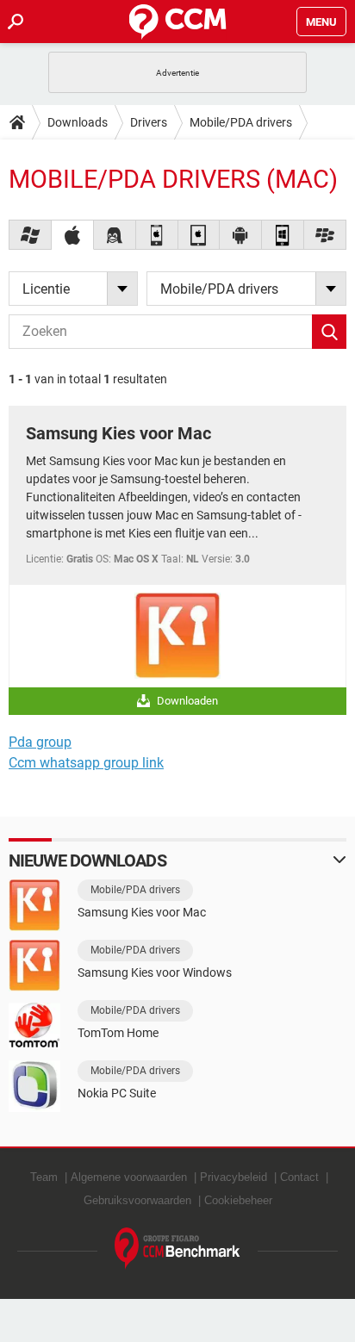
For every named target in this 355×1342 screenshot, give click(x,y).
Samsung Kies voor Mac (118, 433)
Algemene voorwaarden (129, 1177)
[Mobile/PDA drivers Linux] (115, 235)
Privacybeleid (233, 1177)
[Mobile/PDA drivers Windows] (30, 235)
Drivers (148, 122)
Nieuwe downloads (87, 860)
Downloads (77, 122)
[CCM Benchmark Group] (177, 1248)
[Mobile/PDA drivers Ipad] (199, 235)
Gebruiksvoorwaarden (137, 1200)
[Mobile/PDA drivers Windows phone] (283, 235)
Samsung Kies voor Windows (155, 972)
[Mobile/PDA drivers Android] (241, 235)
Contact (299, 1177)
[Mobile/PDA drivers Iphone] (157, 235)
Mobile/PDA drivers (241, 122)
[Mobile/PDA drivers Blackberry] (325, 235)
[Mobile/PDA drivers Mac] (73, 235)
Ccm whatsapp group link (86, 763)
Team (44, 1177)
